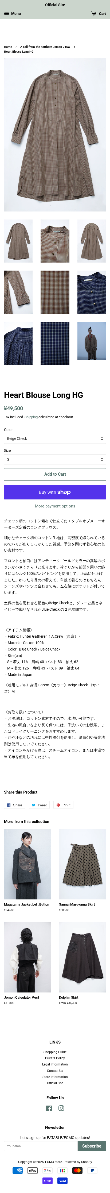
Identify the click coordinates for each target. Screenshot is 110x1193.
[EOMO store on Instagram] (61, 1109)
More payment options (55, 506)
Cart (102, 13)
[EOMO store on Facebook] (49, 1109)
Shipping (31, 417)
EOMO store (53, 1162)
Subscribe (91, 1146)
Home (8, 47)
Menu (15, 13)
